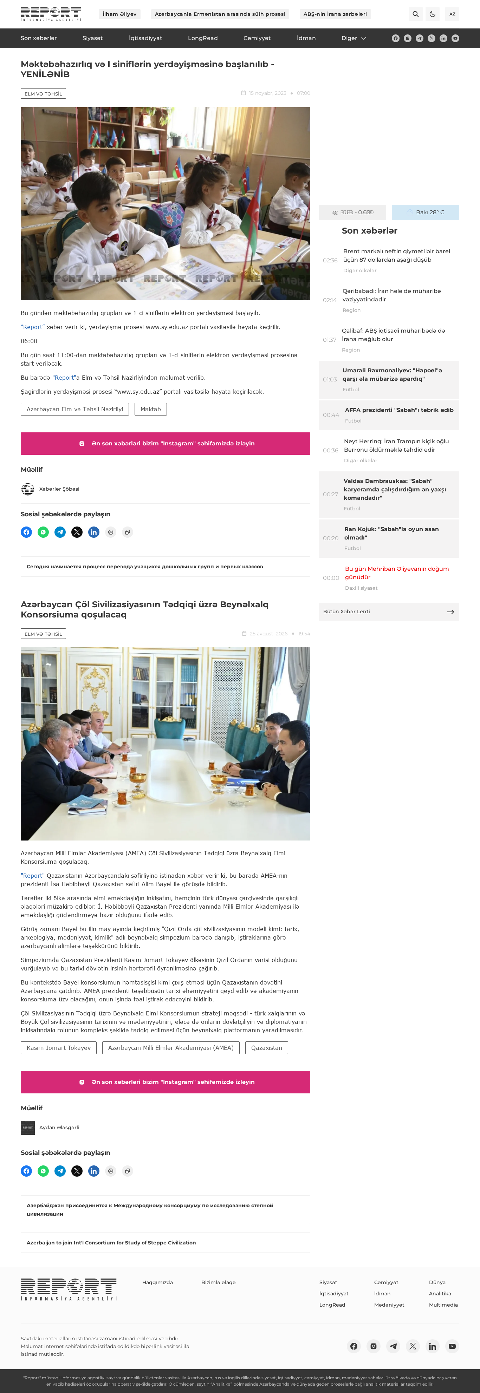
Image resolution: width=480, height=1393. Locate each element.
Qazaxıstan (266, 1047)
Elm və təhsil (43, 94)
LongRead (332, 1305)
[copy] (127, 532)
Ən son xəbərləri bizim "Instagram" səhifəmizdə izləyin (173, 443)
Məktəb (151, 409)
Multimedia (443, 1305)
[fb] (396, 38)
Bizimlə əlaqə (218, 1282)
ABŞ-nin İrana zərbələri (335, 14)
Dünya (437, 1282)
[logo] (51, 14)
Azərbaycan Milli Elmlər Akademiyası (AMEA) (171, 1047)
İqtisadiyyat (334, 1293)
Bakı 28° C (430, 212)
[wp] (43, 532)
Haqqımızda (157, 1282)
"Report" (64, 377)
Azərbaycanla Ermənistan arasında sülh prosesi (220, 14)
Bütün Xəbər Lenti (346, 611)
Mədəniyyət (389, 1305)
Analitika (440, 1293)
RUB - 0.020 (357, 212)
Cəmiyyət (386, 1282)
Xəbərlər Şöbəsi (59, 489)
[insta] (407, 38)
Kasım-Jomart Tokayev (59, 1047)
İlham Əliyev (120, 14)
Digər (349, 38)
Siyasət (328, 1282)
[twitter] (431, 38)
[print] (110, 532)
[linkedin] (443, 38)
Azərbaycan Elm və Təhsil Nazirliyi (75, 409)
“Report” (33, 326)
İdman (382, 1293)
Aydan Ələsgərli (59, 1127)
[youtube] (455, 38)
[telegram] (419, 38)
